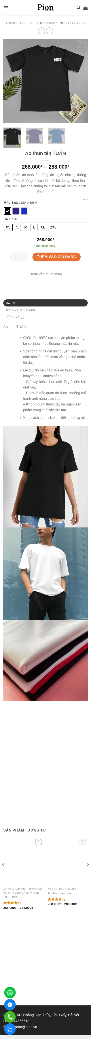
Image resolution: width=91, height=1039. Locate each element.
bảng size (79, 418)
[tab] (45, 302)
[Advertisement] (45, 957)
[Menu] (6, 7)
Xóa (85, 199)
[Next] (80, 80)
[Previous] (11, 80)
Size (7, 219)
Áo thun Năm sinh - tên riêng (58, 23)
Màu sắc (11, 202)
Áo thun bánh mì (59, 893)
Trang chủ (14, 23)
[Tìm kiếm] (78, 7)
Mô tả (10, 302)
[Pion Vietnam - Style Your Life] (45, 8)
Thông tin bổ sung (21, 310)
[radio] (7, 211)
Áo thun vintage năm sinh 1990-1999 (21, 895)
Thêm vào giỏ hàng (56, 257)
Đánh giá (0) (15, 317)
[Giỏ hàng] (85, 8)
